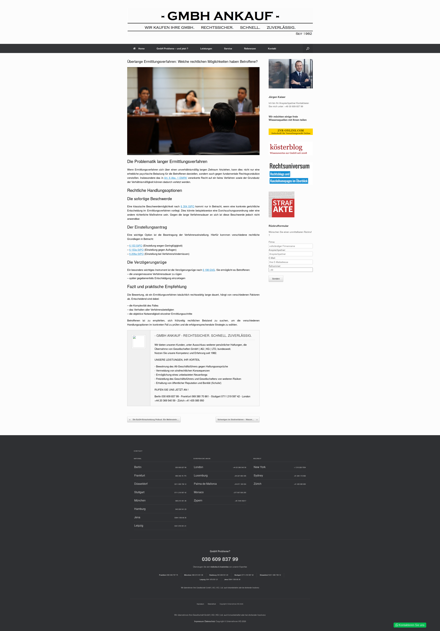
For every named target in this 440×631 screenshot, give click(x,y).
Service (228, 48)
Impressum (200, 604)
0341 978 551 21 (209, 579)
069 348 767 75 (168, 575)
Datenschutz (212, 604)
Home (141, 48)
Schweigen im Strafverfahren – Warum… (238, 419)
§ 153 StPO (135, 245)
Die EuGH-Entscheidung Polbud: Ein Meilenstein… (154, 419)
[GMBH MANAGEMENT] (220, 22)
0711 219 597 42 (244, 575)
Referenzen (250, 48)
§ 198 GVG (209, 270)
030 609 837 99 (220, 559)
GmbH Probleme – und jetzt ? (172, 48)
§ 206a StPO (136, 254)
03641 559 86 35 (232, 579)
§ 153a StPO (136, 249)
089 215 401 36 (193, 575)
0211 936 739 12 (270, 575)
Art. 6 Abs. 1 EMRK (175, 177)
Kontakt (272, 48)
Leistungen (206, 48)
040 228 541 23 (218, 575)
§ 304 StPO (187, 206)
